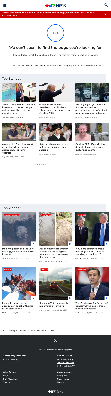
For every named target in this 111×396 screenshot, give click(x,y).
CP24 (5, 376)
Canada (20, 65)
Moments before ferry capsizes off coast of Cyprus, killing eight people (17, 306)
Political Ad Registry (66, 366)
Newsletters (42, 330)
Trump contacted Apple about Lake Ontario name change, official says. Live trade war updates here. (18, 108)
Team (52, 330)
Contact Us (24, 330)
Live (99, 65)
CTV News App (10, 330)
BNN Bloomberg (10, 379)
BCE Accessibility (10, 359)
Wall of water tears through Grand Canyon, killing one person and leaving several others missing (53, 252)
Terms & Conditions (65, 362)
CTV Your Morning (54, 65)
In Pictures (38, 65)
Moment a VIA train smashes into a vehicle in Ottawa (54, 304)
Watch (29, 65)
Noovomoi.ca (63, 379)
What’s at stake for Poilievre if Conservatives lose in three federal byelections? (91, 306)
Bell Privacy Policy (65, 359)
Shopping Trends (71, 65)
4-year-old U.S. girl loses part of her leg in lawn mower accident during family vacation (17, 148)
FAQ (33, 330)
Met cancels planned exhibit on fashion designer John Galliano (54, 147)
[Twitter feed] (55, 340)
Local (12, 65)
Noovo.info (62, 376)
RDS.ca (60, 382)
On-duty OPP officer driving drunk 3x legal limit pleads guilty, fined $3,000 (90, 147)
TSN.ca (6, 382)
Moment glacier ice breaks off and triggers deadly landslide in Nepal (18, 251)
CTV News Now (88, 65)
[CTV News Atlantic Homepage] (55, 5)
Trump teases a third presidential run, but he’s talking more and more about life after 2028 (55, 108)
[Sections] (5, 5)
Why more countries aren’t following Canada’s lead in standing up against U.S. (89, 251)
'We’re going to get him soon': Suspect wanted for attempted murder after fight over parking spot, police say (91, 108)
